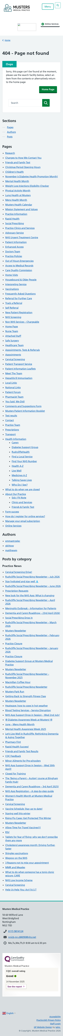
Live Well (16, 470)
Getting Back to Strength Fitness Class (25, 696)
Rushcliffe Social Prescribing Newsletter (26, 686)
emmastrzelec (12, 541)
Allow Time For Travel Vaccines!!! (23, 827)
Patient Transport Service (18, 364)
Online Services (13, 525)
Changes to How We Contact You (23, 157)
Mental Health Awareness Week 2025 (25, 729)
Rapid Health (12, 218)
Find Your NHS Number (24, 461)
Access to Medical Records (19, 265)
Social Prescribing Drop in (19, 617)
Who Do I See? (20, 484)
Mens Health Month (16, 199)
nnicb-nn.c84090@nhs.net (22, 937)
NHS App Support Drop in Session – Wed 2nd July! (32, 715)
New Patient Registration (18, 312)
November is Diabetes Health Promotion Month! (31, 176)
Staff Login (55, 1023)
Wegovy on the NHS (16, 858)
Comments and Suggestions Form (23, 406)
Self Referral (11, 307)
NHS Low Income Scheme (19, 880)
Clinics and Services (22, 502)
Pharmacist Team (14, 396)
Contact (9, 420)
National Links (13, 387)
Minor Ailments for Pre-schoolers (23, 760)
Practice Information (16, 214)
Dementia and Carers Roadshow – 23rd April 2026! (32, 613)
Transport (10, 434)
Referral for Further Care (18, 298)
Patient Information (16, 242)
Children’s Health (14, 171)
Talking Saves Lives (22, 480)
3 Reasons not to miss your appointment (27, 862)
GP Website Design (43, 1027)
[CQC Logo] (14, 961)
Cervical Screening (15, 359)
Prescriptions (12, 429)
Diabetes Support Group (25, 447)
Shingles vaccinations (16, 853)
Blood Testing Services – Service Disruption (28, 710)
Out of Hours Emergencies (19, 260)
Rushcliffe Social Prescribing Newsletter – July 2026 (32, 576)
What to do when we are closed (22, 489)
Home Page (48, 89)
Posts (9, 136)
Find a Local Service (22, 456)
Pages (10, 127)
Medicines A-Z (19, 475)
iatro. (58, 1027)
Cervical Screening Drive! (18, 572)
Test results (11, 415)
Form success (12, 511)
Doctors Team (12, 251)
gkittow (9, 545)
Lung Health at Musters (18, 195)
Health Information (15, 439)
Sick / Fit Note (19, 497)
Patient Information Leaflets (20, 368)
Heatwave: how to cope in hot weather (26, 705)
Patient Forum (13, 392)
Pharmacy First (13, 742)
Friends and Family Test (17, 162)
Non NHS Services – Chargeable (22, 321)
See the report (14, 986)
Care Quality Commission (18, 270)
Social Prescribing (14, 223)
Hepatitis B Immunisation (18, 378)
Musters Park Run (14, 691)
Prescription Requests (16, 590)
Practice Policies (13, 256)
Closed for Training (15, 773)
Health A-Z (17, 466)
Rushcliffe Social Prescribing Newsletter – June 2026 (33, 586)
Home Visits (11, 275)
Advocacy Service (14, 232)
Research (10, 153)
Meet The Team (13, 373)
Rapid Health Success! (17, 746)
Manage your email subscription (22, 521)
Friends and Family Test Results (21, 751)
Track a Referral (13, 303)
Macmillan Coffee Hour (17, 682)
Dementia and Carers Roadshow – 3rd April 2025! (32, 786)
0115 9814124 (15, 931)
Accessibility (55, 1016)
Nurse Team (11, 331)
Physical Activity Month (17, 190)
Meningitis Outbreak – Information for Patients (30, 608)
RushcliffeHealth (21, 451)
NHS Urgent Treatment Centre (21, 237)
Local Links (11, 382)
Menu (48, 6)
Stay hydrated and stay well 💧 (22, 581)
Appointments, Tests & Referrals (22, 350)
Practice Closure (13, 643)
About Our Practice (15, 494)
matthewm (11, 550)
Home (7, 40)
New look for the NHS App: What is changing (29, 595)
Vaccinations (12, 289)
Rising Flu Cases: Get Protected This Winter (28, 818)
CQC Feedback (13, 756)
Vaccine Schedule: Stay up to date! (23, 808)
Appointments (13, 354)
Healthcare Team (14, 345)
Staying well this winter (17, 813)
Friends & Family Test (23, 507)
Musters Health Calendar (18, 204)
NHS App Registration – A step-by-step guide (29, 791)
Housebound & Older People (20, 279)
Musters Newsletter (15, 630)
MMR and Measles (15, 867)
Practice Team (12, 425)
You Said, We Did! (15, 401)
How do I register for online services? (25, 516)
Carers (15, 442)
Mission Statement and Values (21, 209)
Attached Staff (13, 335)
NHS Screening (13, 317)
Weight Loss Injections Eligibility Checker (27, 185)
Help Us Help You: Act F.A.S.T (20, 889)
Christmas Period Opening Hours (22, 167)
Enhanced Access (14, 246)
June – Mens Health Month (20, 724)
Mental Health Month (17, 181)
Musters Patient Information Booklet (25, 410)
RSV (7, 832)
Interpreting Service (16, 284)
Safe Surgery (12, 340)
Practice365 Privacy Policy (48, 1020)
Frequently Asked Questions (20, 293)
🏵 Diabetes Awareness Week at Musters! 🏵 (28, 719)
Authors (11, 132)
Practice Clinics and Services (20, 228)
